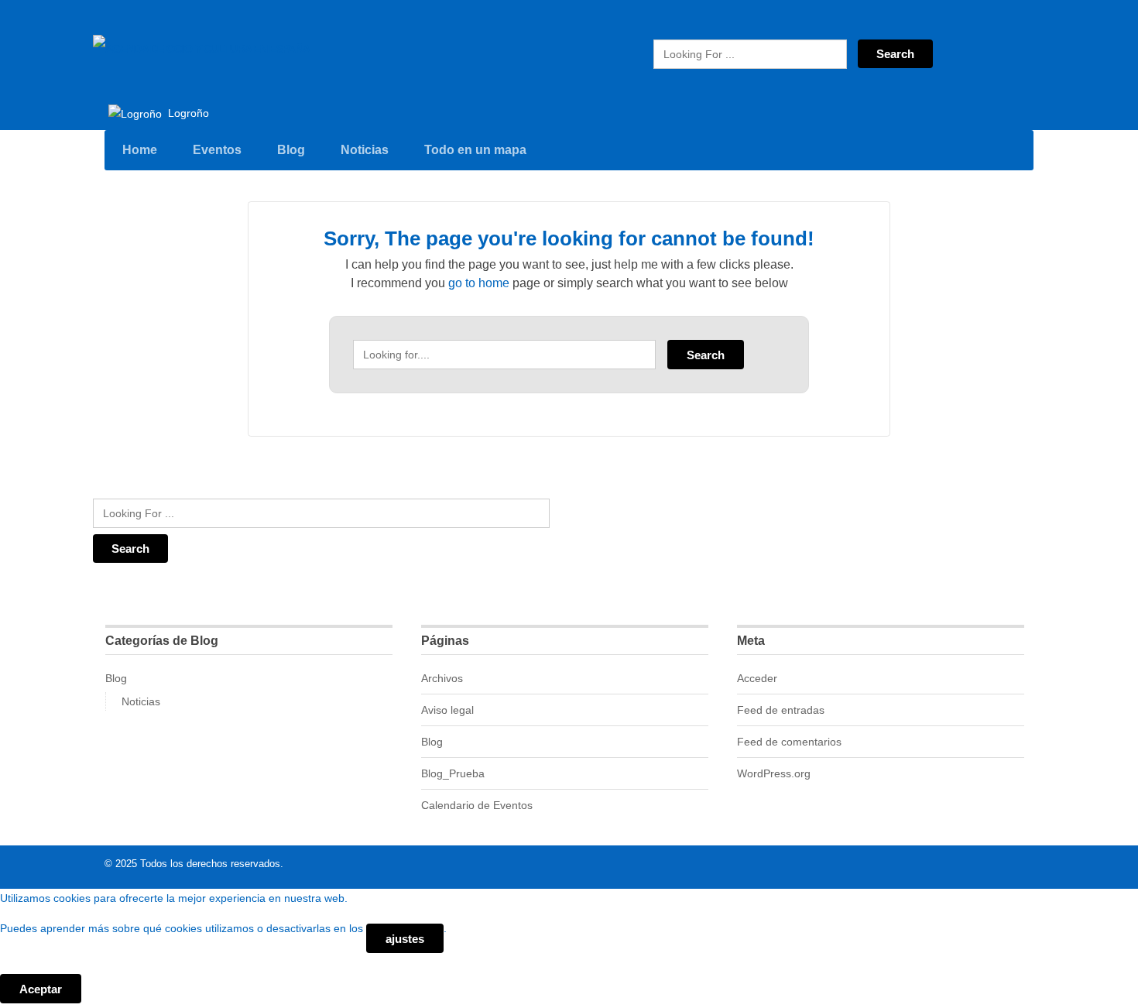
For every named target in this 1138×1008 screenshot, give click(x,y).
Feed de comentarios (789, 741)
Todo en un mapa (475, 149)
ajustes (405, 938)
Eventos (217, 149)
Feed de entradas (780, 710)
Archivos (442, 678)
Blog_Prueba (453, 773)
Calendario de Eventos (477, 805)
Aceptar (40, 989)
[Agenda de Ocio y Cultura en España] (201, 49)
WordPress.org (774, 773)
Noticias (365, 149)
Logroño (187, 113)
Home (139, 149)
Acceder (757, 678)
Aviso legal (447, 710)
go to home (478, 283)
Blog (291, 149)
